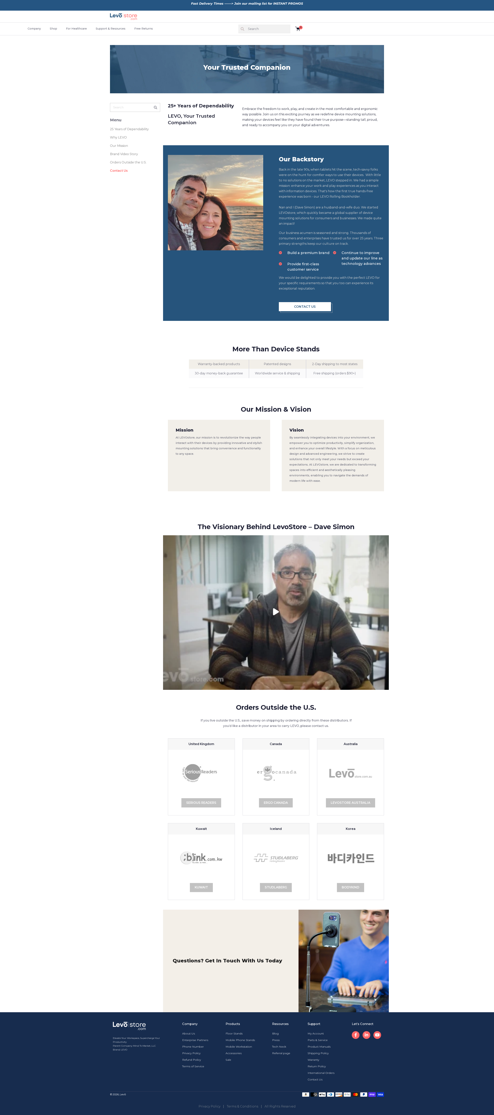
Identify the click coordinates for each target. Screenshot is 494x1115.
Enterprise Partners (195, 1040)
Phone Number (193, 1046)
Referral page (281, 1053)
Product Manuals (319, 1046)
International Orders (321, 1073)
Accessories (234, 1053)
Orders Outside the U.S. (128, 162)
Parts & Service (318, 1040)
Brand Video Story (124, 154)
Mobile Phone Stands (240, 1040)
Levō (123, 1094)
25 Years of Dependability (129, 129)
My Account (316, 1033)
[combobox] (135, 107)
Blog (275, 1033)
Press (276, 1040)
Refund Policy (191, 1059)
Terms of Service (193, 1066)
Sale (228, 1059)
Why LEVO (118, 137)
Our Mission (119, 146)
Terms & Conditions (242, 1106)
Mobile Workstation (239, 1046)
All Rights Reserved (280, 1106)
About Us (188, 1033)
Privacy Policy (191, 1053)
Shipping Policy (318, 1053)
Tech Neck (279, 1046)
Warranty (313, 1059)
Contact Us (119, 171)
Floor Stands (234, 1033)
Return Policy (317, 1066)
